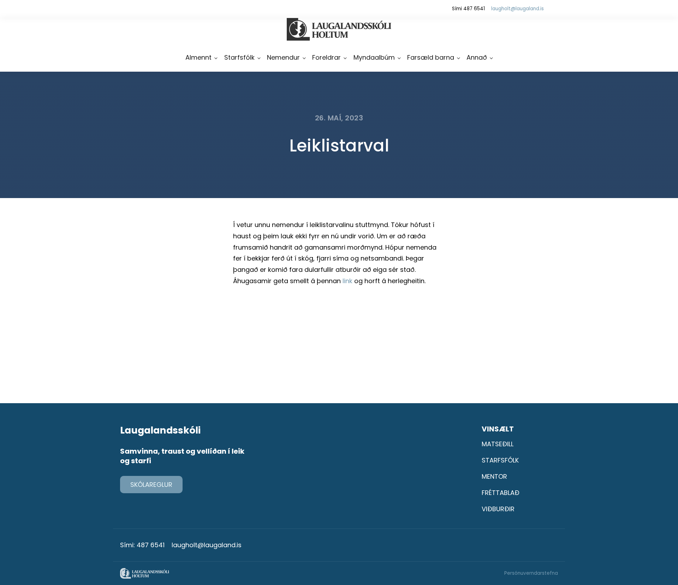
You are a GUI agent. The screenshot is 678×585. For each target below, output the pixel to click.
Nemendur (283, 57)
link (347, 280)
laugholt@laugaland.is (517, 8)
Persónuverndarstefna (531, 573)
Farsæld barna (430, 57)
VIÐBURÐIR (498, 509)
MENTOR (494, 476)
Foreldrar (326, 57)
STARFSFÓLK (500, 460)
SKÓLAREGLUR (151, 484)
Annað (476, 57)
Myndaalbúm (374, 57)
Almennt (198, 57)
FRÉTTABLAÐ (500, 492)
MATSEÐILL (497, 444)
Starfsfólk (239, 57)
